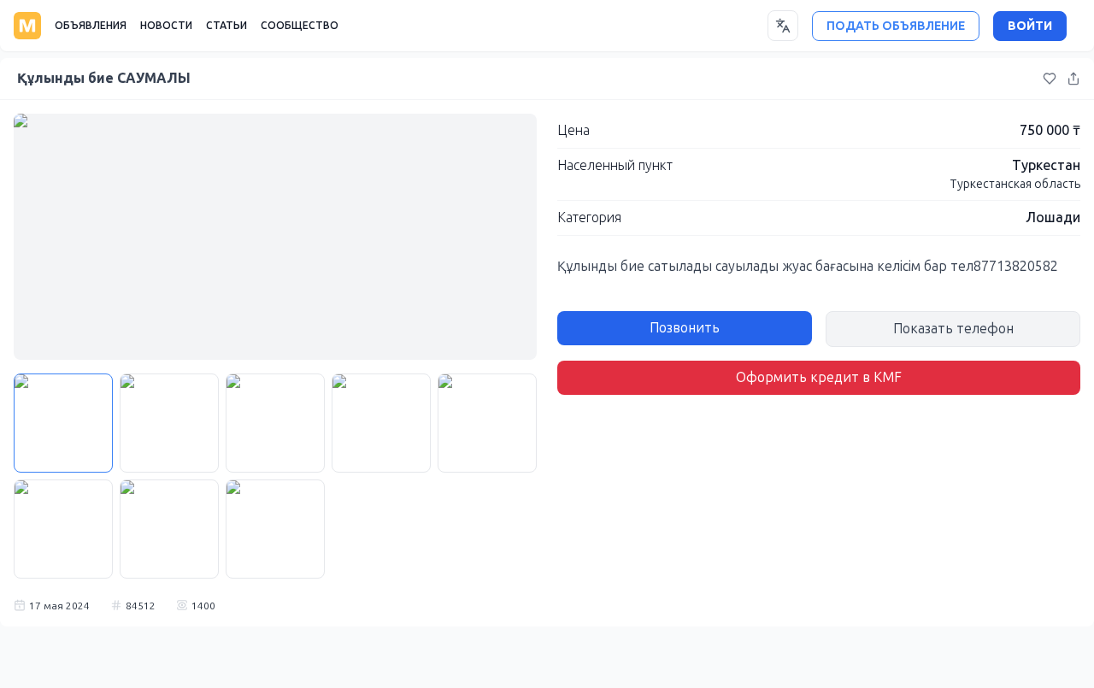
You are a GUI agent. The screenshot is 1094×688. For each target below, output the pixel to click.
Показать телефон (953, 328)
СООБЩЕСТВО (299, 26)
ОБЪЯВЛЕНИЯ (90, 26)
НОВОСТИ (166, 26)
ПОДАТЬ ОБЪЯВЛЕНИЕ (895, 26)
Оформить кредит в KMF (819, 377)
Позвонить (685, 328)
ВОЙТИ (1030, 26)
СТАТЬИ (226, 26)
